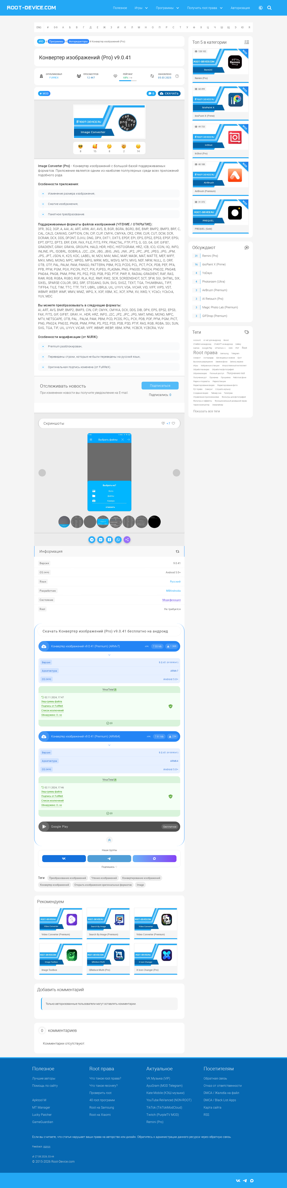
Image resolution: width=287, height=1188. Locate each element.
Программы (165, 8)
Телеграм (228, 393)
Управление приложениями (206, 397)
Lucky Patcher (42, 1114)
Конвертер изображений (54, 885)
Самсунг (209, 389)
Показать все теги (206, 411)
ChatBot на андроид (202, 344)
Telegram (235, 353)
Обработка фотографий (223, 369)
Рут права (197, 389)
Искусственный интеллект (234, 365)
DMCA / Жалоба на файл (221, 1093)
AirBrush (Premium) (214, 290)
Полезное (120, 8)
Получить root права (202, 8)
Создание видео (200, 393)
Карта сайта (212, 1107)
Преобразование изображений (67, 878)
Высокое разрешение (203, 362)
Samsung (224, 353)
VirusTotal (108, 689)
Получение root (236, 373)
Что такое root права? (105, 1078)
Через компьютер (201, 405)
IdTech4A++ (220, 348)
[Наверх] (109, 840)
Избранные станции (210, 365)
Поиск (269, 5)
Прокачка (213, 377)
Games (196, 348)
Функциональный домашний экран (231, 401)
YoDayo (207, 273)
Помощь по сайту (45, 1085)
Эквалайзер (217, 405)
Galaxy (238, 344)
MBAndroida (173, 590)
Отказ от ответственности (223, 1085)
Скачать (171, 93)
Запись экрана (236, 362)
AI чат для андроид (212, 340)
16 (196, 264)
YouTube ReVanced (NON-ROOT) (169, 1100)
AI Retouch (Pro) (212, 299)
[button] (177, 437)
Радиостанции (219, 381)
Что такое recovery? (103, 1085)
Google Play (207, 348)
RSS (206, 1114)
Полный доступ (217, 373)
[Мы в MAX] (154, 858)
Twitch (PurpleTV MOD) (162, 1114)
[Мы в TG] (109, 858)
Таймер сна (216, 393)
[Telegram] (91, 539)
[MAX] (252, 1181)
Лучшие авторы (43, 1078)
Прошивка (225, 377)
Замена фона (221, 362)
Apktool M (39, 1100)
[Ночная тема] (260, 8)
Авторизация (240, 8)
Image (140, 885)
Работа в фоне (239, 377)
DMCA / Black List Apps (220, 1100)
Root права (205, 352)
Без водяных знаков (225, 358)
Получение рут (200, 377)
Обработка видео (201, 369)
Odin (231, 348)
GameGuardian (42, 1122)
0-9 (55, 27)
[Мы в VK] (64, 858)
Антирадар (208, 358)
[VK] (100, 539)
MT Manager (41, 1107)
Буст (240, 358)
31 (196, 256)
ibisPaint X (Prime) (214, 264)
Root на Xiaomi (100, 1114)
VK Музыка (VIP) (158, 1078)
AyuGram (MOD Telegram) (164, 1085)
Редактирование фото (227, 385)
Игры (138, 8)
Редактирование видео (204, 385)
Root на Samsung (101, 1107)
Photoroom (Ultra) (213, 281)
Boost (226, 340)
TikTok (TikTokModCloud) (164, 1107)
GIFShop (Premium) (214, 316)
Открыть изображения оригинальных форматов (103, 885)
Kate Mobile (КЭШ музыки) (165, 1093)
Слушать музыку (223, 389)
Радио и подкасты (201, 381)
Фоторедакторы (78, 41)
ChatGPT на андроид (223, 344)
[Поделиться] (127, 539)
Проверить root (100, 1093)
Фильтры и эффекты (202, 401)
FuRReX (54, 77)
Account (197, 340)
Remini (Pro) (210, 256)
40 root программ (102, 1100)
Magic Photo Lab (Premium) (220, 307)
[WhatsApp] (118, 539)
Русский (175, 581)
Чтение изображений (104, 878)
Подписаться (160, 385)
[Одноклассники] (109, 539)
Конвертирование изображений (141, 878)
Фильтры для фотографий (234, 397)
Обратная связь (215, 1078)
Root (244, 348)
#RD (41, 41)
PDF (237, 348)
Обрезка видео (200, 373)
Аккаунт (197, 358)
